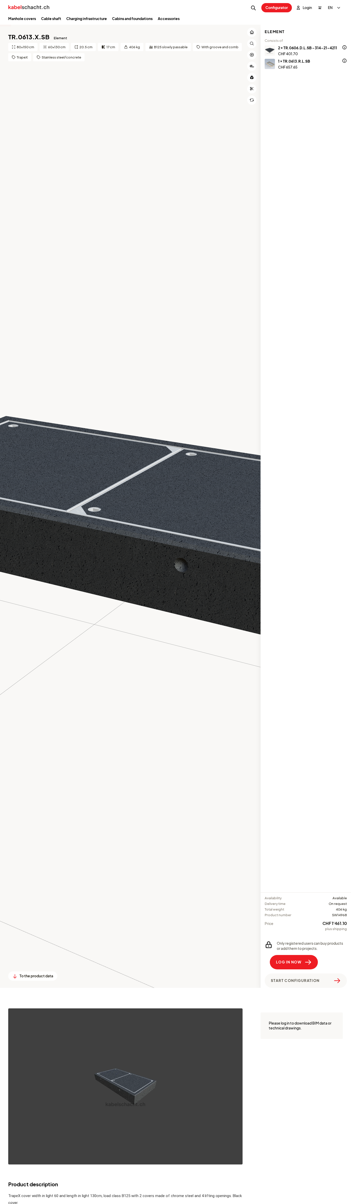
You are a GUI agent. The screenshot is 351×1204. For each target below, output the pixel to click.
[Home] (28, 8)
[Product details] (344, 48)
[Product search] (253, 7)
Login (307, 7)
